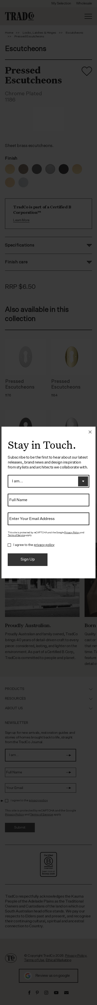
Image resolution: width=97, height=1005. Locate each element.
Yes (9, 545)
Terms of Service (16, 535)
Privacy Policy (72, 533)
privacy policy (44, 545)
